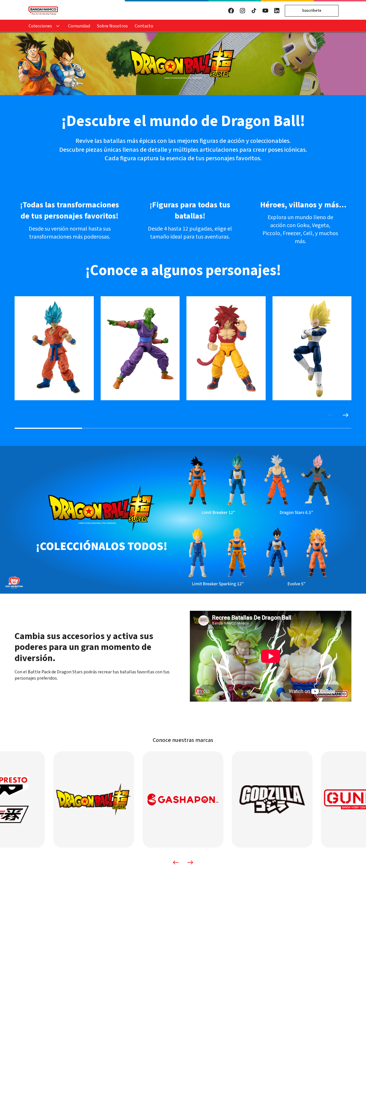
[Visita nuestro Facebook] (231, 10)
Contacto (144, 26)
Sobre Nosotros (112, 26)
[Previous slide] (331, 415)
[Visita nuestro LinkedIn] (276, 10)
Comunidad (79, 26)
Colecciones (40, 26)
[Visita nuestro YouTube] (265, 10)
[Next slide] (345, 415)
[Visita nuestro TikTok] (253, 10)
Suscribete (311, 10)
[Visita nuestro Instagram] (242, 10)
